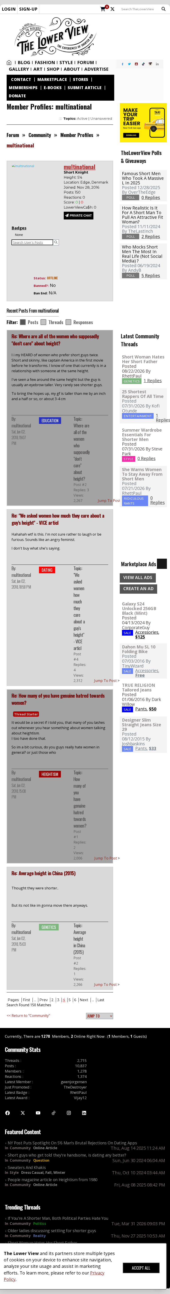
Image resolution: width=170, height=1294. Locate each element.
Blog (24, 63)
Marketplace (52, 79)
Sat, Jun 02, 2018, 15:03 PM (19, 944)
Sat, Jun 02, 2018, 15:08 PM (19, 791)
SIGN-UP (28, 9)
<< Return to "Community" (28, 1015)
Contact (21, 79)
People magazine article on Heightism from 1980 (52, 1179)
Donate (17, 96)
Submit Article (84, 88)
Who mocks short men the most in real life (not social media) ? (142, 254)
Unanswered (101, 118)
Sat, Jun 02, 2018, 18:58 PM (21, 584)
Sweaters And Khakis (27, 1167)
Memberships (23, 88)
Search (165, 9)
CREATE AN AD (138, 588)
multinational (21, 425)
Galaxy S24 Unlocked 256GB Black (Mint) (139, 608)
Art (37, 69)
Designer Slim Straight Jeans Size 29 (141, 724)
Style (66, 63)
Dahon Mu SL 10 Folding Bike (138, 649)
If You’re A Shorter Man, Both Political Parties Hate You (58, 1218)
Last (100, 1000)
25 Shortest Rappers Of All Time (143, 394)
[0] (102, 9)
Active (82, 118)
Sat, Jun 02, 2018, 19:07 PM (19, 437)
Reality (39, 1235)
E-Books (53, 88)
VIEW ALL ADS (137, 577)
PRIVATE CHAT (81, 215)
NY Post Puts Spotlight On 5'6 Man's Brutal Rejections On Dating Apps (72, 1142)
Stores (80, 79)
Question (41, 1160)
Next (84, 1000)
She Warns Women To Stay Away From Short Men (142, 474)
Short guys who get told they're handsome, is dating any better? (67, 1155)
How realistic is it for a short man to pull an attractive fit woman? (142, 215)
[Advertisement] (134, 37)
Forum (85, 63)
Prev (43, 1000)
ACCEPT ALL (141, 1268)
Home (10, 62)
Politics (39, 1223)
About (72, 69)
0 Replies (146, 458)
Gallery (19, 69)
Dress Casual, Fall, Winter (43, 1172)
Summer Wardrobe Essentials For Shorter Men (142, 434)
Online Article (45, 1147)
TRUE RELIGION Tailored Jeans (138, 687)
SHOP (53, 69)
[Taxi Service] (143, 122)
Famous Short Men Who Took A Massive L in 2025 (143, 178)
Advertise (96, 69)
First (26, 1000)
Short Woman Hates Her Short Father (143, 359)
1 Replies (153, 381)
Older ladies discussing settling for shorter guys (52, 1230)
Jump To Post (110, 500)
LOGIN (9, 9)
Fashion (45, 63)
